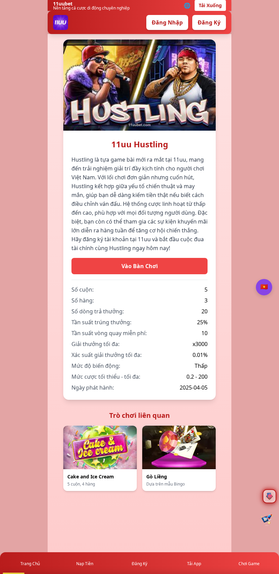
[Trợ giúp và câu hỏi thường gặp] (269, 496)
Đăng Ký (209, 22)
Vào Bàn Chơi (139, 266)
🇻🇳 (264, 286)
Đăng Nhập (167, 22)
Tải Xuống (210, 5)
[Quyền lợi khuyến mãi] (267, 519)
